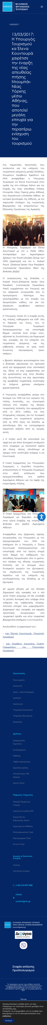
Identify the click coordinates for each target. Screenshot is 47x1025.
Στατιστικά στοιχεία (21, 871)
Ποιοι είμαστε (19, 680)
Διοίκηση (17, 698)
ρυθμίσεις (6, 1016)
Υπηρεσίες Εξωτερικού (22, 715)
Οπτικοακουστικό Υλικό (23, 832)
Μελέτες (16, 865)
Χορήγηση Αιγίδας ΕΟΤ (23, 811)
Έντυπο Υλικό (18, 844)
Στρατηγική (18, 704)
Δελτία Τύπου (18, 783)
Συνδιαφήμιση (19, 750)
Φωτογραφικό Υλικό (22, 838)
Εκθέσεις (16, 755)
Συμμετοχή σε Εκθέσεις (23, 826)
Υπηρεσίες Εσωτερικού (23, 710)
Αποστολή (17, 686)
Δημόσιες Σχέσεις (20, 767)
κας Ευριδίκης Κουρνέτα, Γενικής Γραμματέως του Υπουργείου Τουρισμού (23, 647)
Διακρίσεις (17, 722)
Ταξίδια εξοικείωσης (21, 761)
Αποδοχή (8, 1020)
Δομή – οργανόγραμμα (23, 692)
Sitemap (23, 999)
